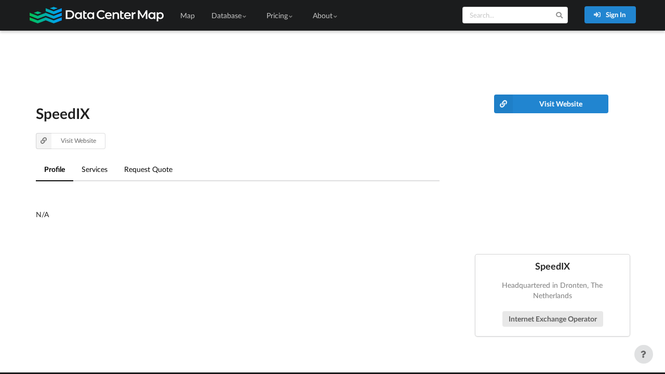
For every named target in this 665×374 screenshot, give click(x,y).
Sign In (615, 14)
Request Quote (148, 169)
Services (95, 169)
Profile (54, 169)
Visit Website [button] (78, 140)
